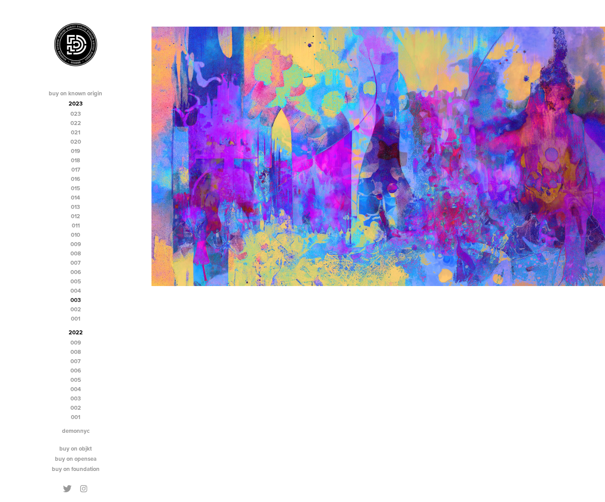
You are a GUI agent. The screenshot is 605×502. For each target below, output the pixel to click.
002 (75, 309)
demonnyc (75, 431)
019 (75, 151)
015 (75, 188)
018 (75, 160)
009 (75, 244)
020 (75, 141)
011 (76, 225)
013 (75, 207)
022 (75, 123)
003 (75, 300)
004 (75, 290)
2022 (76, 332)
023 (75, 114)
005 (75, 281)
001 (75, 318)
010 (75, 235)
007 (75, 263)
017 (75, 169)
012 (75, 216)
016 (75, 179)
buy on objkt (75, 448)
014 (75, 197)
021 (75, 132)
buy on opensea (76, 459)
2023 (76, 103)
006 (75, 272)
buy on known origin (75, 93)
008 (75, 253)
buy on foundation (76, 469)
